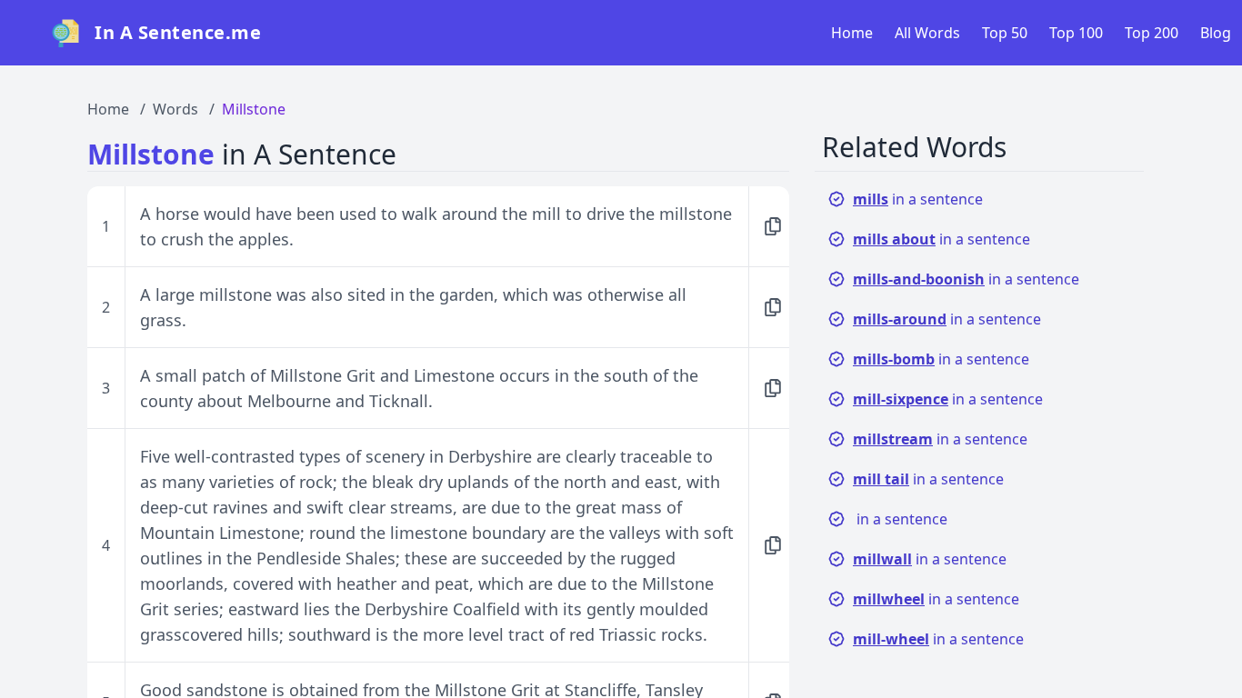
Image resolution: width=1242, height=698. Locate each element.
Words (175, 109)
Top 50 (1004, 33)
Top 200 (1151, 33)
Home (852, 33)
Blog (1215, 33)
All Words (927, 33)
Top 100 (1076, 33)
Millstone (253, 109)
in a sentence (918, 199)
